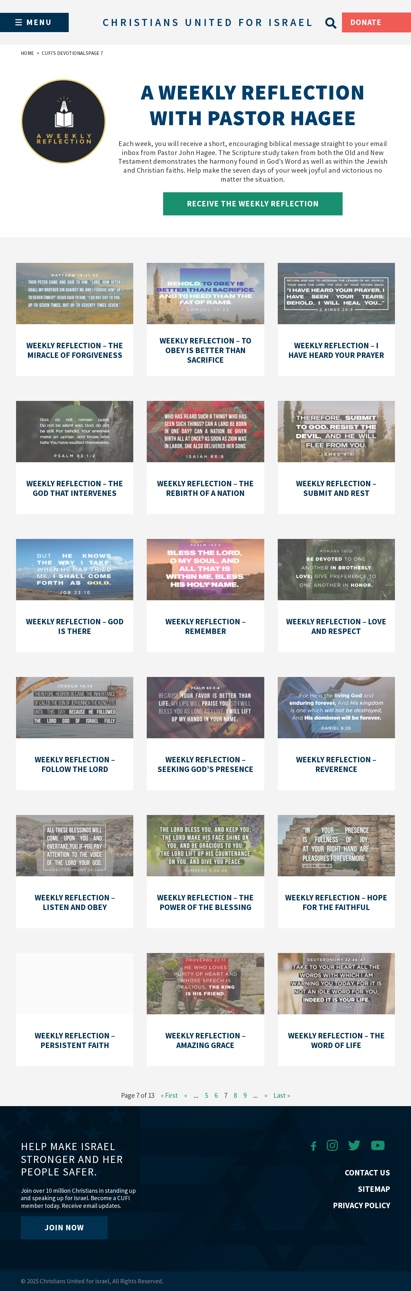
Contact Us (367, 1172)
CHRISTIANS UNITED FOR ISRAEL (208, 22)
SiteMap (374, 1189)
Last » (282, 1095)
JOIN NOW (64, 1227)
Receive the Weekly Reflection (253, 203)
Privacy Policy (361, 1205)
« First (169, 1095)
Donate (365, 22)
